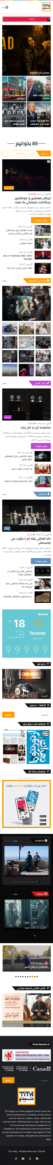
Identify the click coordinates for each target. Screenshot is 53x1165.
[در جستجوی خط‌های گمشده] (43, 597)
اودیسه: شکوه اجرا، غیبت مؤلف (14, 122)
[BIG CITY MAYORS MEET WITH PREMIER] (43, 255)
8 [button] (23, 881)
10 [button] (18, 881)
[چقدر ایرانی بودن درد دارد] (43, 268)
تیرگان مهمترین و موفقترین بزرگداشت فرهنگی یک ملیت (33, 200)
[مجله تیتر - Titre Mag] (46, 6)
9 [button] (20, 881)
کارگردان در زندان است (36, 967)
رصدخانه (21, 153)
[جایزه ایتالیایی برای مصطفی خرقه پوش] (43, 456)
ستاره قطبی (25, 243)
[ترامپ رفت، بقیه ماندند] (39, 89)
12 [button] (13, 881)
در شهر (44, 153)
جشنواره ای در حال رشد (36, 427)
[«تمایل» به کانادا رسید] (26, 915)
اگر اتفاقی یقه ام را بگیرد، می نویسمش (31, 540)
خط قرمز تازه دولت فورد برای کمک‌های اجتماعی (39, 124)
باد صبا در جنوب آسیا (21, 469)
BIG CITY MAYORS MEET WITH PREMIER (17, 257)
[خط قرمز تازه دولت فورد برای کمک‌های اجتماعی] (39, 114)
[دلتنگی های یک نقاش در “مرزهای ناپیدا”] (43, 571)
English (40, 840)
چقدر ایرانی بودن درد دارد (19, 268)
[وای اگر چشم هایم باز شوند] (43, 481)
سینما (40, 894)
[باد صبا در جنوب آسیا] (43, 469)
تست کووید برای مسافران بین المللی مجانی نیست (19, 232)
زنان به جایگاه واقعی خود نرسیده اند (19, 585)
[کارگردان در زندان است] (27, 958)
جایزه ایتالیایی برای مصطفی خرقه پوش (18, 458)
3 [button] (34, 881)
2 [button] (37, 881)
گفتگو (43, 494)
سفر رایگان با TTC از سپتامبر (15, 96)
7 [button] (25, 881)
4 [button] (32, 881)
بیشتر (4, 280)
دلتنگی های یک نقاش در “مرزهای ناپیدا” (19, 573)
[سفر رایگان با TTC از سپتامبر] (14, 89)
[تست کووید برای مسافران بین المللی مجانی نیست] (43, 230)
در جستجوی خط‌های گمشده (17, 596)
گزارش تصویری (37, 280)
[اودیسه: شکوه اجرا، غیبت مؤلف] (14, 114)
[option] (26, 76)
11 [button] (15, 881)
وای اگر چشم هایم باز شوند (18, 481)
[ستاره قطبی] (43, 243)
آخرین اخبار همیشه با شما (26, 778)
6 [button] (27, 881)
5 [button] (30, 881)
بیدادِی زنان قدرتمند (39, 72)
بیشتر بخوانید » (41, 220)
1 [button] (39, 882)
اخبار (33, 153)
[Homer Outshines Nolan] (26, 861)
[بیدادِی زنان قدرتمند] (26, 50)
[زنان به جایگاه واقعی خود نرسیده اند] (43, 583)
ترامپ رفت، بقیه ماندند (41, 96)
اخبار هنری (40, 383)
